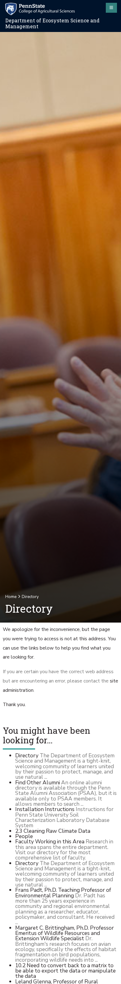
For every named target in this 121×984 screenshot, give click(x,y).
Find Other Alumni (37, 782)
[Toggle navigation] (111, 8)
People (24, 836)
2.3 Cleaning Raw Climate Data (52, 831)
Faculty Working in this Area (49, 841)
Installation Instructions (44, 809)
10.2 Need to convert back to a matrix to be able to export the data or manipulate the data (65, 971)
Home (10, 597)
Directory (26, 755)
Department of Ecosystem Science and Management (52, 23)
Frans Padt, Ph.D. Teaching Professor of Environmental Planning (63, 892)
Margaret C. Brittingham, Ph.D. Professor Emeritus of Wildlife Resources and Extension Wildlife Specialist (64, 933)
